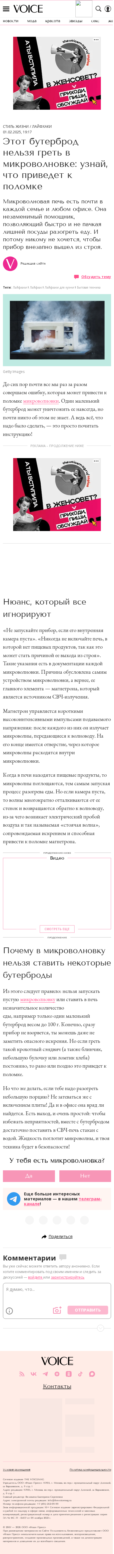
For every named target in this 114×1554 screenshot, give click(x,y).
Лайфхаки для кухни (59, 287)
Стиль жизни (16, 127)
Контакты (57, 1386)
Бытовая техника (89, 287)
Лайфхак (36, 287)
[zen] (57, 1374)
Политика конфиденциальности (90, 1469)
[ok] (69, 1374)
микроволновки (41, 400)
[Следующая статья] (57, 1328)
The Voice (28, 9)
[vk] (34, 1374)
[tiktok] (80, 1374)
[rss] (22, 1374)
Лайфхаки (42, 127)
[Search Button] (98, 9)
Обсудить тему (96, 276)
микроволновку (37, 999)
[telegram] (45, 1374)
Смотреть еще (57, 929)
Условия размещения (16, 1469)
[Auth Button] (108, 9)
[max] (92, 1374)
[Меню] (6, 9)
